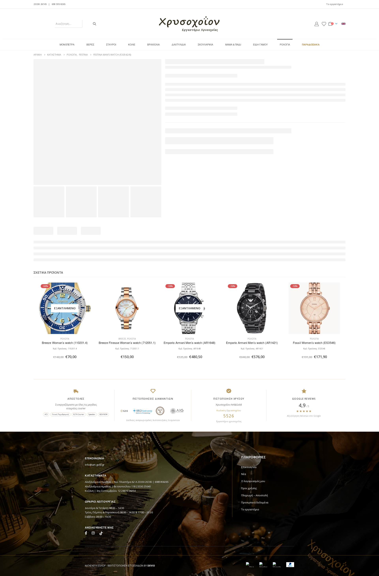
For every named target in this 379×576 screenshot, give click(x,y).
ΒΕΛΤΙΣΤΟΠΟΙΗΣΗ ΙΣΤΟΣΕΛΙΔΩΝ (125, 565)
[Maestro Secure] (277, 564)
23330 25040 (143, 486)
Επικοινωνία (248, 467)
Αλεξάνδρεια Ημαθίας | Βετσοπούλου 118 (110, 486)
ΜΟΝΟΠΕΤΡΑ (67, 44)
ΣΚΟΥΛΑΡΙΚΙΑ (205, 44)
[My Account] (316, 24)
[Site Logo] (189, 24)
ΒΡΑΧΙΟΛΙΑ (153, 44)
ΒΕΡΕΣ (90, 44)
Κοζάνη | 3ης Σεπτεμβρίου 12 (103, 491)
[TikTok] (101, 534)
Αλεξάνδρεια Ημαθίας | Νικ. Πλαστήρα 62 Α (111, 482)
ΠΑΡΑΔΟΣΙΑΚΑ (311, 44)
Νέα (243, 474)
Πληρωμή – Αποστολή (254, 495)
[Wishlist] (323, 24)
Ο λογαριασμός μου (253, 481)
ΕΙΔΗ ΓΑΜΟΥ (260, 44)
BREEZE (122, 338)
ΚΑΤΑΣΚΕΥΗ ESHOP (95, 565)
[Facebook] (87, 534)
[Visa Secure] (250, 564)
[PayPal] (290, 564)
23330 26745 (40, 4)
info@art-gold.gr (94, 464)
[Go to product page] (127, 308)
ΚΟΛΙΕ (131, 44)
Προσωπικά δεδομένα (254, 502)
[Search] (94, 23)
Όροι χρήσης (249, 488)
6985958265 (162, 482)
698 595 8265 (58, 4)
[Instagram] (94, 534)
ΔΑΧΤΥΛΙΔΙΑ (179, 44)
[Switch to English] (343, 24)
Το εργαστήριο (334, 4)
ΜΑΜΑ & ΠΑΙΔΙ (233, 44)
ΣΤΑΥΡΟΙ (111, 44)
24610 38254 (128, 491)
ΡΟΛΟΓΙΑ (285, 44)
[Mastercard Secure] (263, 564)
